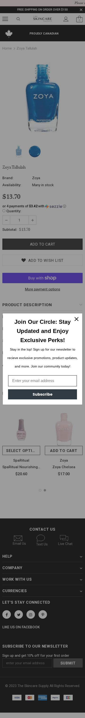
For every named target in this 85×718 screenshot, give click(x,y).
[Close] (76, 319)
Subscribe (42, 394)
